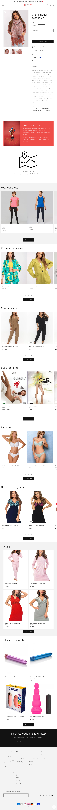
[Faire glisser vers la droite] (31, 179)
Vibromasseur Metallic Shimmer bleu (37, 676)
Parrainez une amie (20, 787)
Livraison (18, 771)
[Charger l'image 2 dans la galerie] (13, 51)
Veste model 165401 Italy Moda (35, 286)
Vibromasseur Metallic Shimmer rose (12, 676)
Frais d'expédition (41, 23)
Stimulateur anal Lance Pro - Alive (37, 716)
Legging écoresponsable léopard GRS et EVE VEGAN (39, 226)
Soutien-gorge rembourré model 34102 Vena (11, 465)
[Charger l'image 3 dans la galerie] (19, 51)
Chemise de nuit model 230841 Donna (37, 583)
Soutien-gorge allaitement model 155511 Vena (38, 465)
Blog (17, 755)
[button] (2, 4)
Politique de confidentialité (19, 762)
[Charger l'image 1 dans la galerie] (6, 51)
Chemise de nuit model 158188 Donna (36, 525)
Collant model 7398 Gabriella (8, 406)
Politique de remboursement (19, 766)
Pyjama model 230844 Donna (11, 583)
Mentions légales (20, 758)
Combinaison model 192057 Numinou (36, 346)
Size (33, 27)
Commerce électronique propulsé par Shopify (32, 806)
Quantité (33, 34)
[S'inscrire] (39, 741)
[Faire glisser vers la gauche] (25, 179)
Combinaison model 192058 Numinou (10, 346)
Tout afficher (28, 239)
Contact (18, 780)
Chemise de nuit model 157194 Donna (10, 525)
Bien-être (31, 761)
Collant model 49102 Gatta (34, 406)
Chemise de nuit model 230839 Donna (12, 623)
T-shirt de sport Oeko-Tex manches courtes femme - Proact (12, 226)
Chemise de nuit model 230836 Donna (37, 623)
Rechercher (31, 755)
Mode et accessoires (33, 758)
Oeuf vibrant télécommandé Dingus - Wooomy (14, 716)
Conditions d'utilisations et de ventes (20, 775)
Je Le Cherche (21, 806)
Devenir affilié (19, 783)
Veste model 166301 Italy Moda (8, 286)
